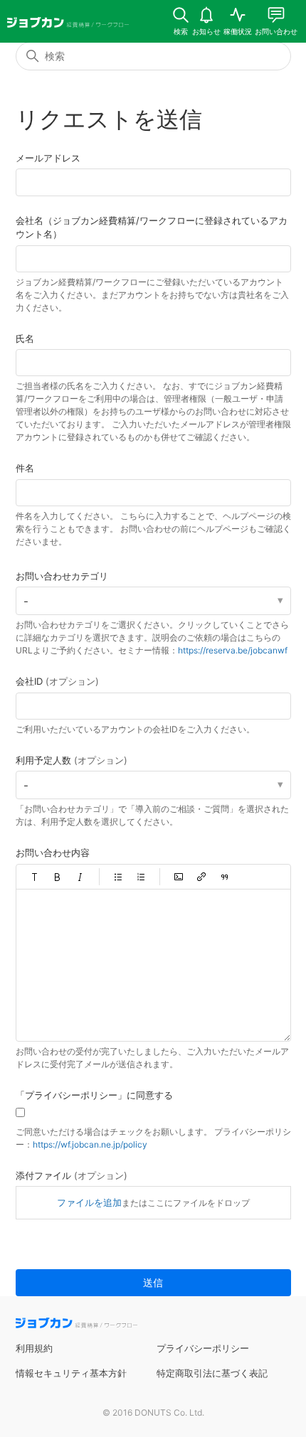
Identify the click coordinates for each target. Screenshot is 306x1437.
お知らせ (206, 31)
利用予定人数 (71, 760)
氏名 (25, 338)
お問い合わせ (276, 31)
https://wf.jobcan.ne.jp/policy (90, 1144)
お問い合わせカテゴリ (62, 576)
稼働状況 (237, 31)
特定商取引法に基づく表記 (212, 1373)
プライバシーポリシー (203, 1348)
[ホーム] (68, 24)
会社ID (57, 681)
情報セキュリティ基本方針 (71, 1373)
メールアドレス (48, 158)
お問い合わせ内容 (53, 852)
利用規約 (34, 1348)
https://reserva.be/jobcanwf (232, 650)
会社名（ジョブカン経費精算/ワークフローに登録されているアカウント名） (151, 227)
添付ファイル (71, 1175)
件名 (25, 468)
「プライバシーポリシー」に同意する (94, 1095)
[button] (34, 876)
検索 (181, 31)
